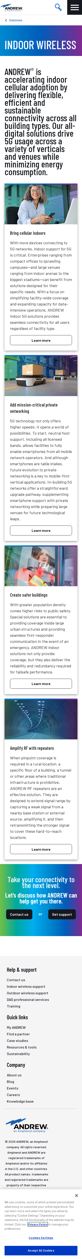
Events (12, 1088)
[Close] (77, 1196)
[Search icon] (58, 7)
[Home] (26, 1125)
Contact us (19, 914)
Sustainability (18, 1053)
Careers (13, 1094)
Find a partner (18, 1034)
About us (14, 1075)
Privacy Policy (37, 1224)
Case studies (17, 1040)
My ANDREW (16, 1027)
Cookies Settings (41, 1238)
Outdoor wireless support (27, 993)
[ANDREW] (11, 7)
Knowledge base (20, 1101)
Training (13, 1006)
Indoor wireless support (26, 986)
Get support (62, 914)
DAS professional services (28, 999)
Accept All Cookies (41, 1250)
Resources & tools (21, 1047)
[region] (41, 1224)
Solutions (15, 20)
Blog (10, 1081)
